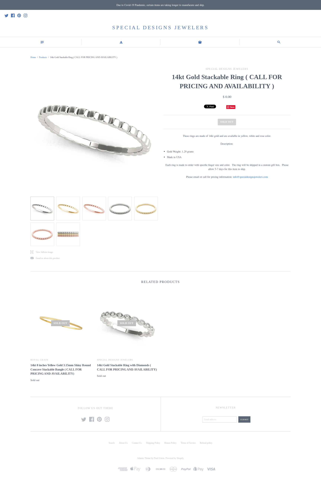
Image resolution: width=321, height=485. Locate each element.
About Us (123, 443)
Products (43, 57)
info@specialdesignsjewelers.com (250, 177)
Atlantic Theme (143, 458)
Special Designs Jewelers (160, 27)
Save (232, 107)
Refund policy (206, 443)
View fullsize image (41, 252)
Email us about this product (45, 258)
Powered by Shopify (175, 458)
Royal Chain (39, 360)
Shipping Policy (153, 443)
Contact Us (137, 443)
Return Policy (170, 443)
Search (112, 443)
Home (33, 57)
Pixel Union (159, 458)
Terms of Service (188, 443)
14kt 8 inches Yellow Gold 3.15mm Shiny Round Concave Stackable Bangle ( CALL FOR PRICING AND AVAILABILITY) (60, 369)
